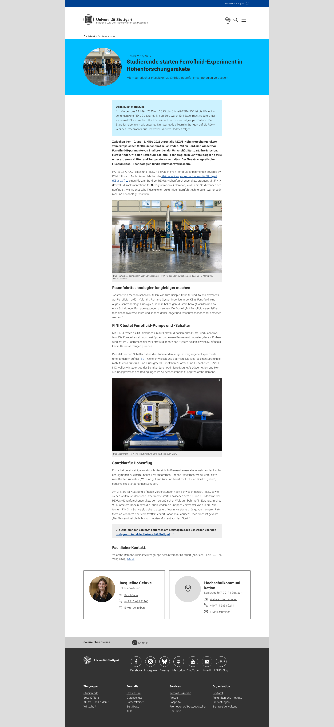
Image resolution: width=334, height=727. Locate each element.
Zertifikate (133, 706)
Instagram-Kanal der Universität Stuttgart (143, 534)
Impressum (134, 693)
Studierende (91, 693)
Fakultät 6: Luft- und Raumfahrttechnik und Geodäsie (84, 36)
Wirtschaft (90, 706)
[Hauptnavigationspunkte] (243, 19)
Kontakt (143, 642)
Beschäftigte (91, 697)
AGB (129, 711)
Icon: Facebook (136, 661)
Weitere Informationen (223, 599)
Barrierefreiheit (135, 702)
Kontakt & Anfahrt (180, 693)
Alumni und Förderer (96, 702)
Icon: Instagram (150, 661)
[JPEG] (167, 236)
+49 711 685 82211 (222, 605)
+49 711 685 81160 (136, 601)
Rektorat (218, 693)
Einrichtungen (221, 702)
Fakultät (92, 36)
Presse (174, 697)
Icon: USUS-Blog (221, 661)
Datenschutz (134, 697)
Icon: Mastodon (178, 661)
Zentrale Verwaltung (225, 706)
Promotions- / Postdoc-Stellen (188, 706)
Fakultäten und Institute (227, 697)
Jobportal (175, 702)
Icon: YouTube (193, 661)
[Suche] (235, 19)
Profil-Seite (131, 595)
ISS (142, 358)
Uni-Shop (175, 711)
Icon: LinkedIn (207, 661)
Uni (234, 3)
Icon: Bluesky (164, 661)
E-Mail (130, 559)
